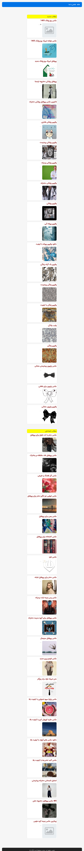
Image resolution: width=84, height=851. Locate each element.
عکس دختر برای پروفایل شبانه (46, 577)
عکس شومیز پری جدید (48, 658)
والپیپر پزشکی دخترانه (49, 183)
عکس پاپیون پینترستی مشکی (46, 366)
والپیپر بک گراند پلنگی (48, 264)
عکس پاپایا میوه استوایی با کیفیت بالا (43, 699)
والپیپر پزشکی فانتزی (49, 122)
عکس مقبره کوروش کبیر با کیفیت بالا (43, 719)
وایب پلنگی (52, 325)
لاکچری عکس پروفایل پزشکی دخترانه (43, 101)
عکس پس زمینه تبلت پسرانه (46, 597)
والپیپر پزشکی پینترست (48, 142)
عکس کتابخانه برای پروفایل (47, 536)
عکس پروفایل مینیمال (48, 638)
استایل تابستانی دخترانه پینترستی (44, 780)
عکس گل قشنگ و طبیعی (47, 475)
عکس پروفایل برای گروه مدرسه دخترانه (42, 618)
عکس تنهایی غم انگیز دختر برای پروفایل (42, 496)
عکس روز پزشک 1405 (48, 20)
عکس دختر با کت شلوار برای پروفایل (43, 435)
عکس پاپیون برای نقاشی (48, 386)
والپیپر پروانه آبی (51, 223)
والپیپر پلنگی (52, 345)
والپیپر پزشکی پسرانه (49, 162)
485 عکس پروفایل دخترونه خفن (45, 800)
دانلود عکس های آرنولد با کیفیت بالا (43, 740)
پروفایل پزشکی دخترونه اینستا (46, 81)
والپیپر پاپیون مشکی (49, 406)
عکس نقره (53, 557)
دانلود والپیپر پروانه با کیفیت (46, 244)
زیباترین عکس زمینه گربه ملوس (45, 821)
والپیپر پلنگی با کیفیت (48, 305)
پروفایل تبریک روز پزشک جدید (46, 61)
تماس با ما (72, 4)
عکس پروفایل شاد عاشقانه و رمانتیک (43, 455)
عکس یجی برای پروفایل (48, 516)
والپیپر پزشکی (52, 203)
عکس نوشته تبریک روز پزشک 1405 (44, 40)
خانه (78, 4)
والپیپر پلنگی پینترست (48, 284)
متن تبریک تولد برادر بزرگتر (47, 679)
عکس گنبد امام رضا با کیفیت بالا (45, 760)
